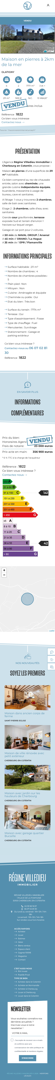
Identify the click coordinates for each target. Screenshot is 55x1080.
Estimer (21, 938)
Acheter (21, 931)
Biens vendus (24, 945)
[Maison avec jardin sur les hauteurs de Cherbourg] (27, 778)
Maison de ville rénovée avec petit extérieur (24, 755)
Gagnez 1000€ (24, 952)
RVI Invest (22, 971)
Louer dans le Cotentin (28, 996)
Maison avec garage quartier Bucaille (24, 835)
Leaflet (51, 630)
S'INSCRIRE (27, 1058)
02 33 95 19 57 (30, 906)
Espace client (48, 5)
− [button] (4, 575)
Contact (22, 959)
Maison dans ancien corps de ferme (25, 715)
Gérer (20, 942)
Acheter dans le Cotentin (29, 982)
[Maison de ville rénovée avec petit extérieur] (27, 738)
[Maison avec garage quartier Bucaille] (27, 818)
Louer (20, 935)
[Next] (50, 46)
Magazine (22, 956)
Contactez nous (11, 122)
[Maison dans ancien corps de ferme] (27, 698)
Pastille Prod (24, 975)
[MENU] (5, 5)
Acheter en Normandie (28, 985)
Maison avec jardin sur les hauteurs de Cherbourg (22, 795)
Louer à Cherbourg (26, 992)
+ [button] (4, 570)
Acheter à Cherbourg (27, 989)
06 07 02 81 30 (30, 909)
